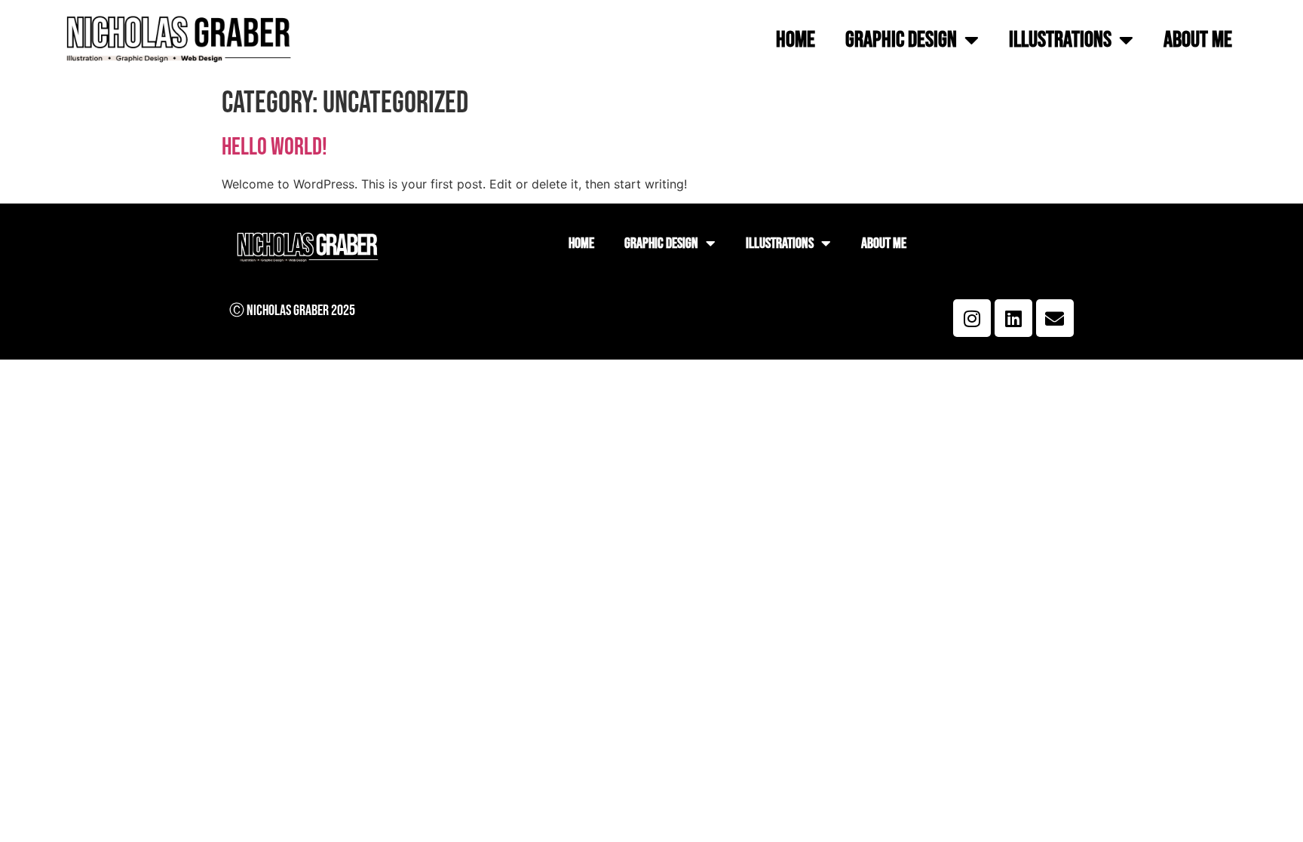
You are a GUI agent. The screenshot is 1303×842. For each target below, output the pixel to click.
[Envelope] (1055, 318)
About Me (1198, 40)
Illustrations (1060, 40)
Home (795, 40)
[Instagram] (972, 318)
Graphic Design (901, 40)
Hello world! (274, 147)
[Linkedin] (1013, 318)
